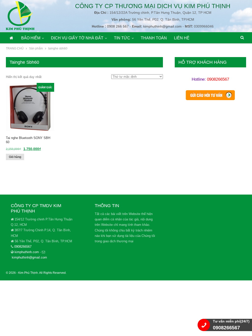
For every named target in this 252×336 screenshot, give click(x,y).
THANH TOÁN (154, 38)
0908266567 (218, 79)
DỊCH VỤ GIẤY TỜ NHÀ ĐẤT (77, 38)
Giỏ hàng (15, 157)
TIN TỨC (122, 38)
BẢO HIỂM (30, 38)
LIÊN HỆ (181, 38)
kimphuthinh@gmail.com (162, 26)
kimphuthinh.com (27, 252)
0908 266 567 (117, 26)
